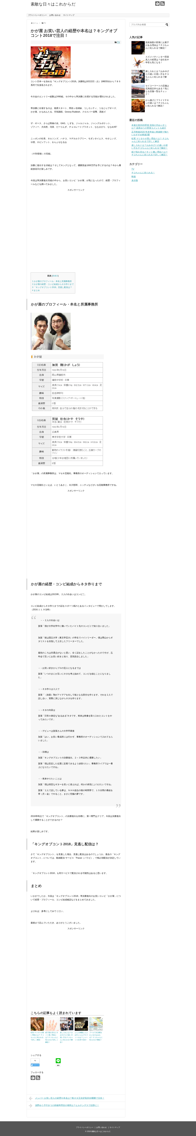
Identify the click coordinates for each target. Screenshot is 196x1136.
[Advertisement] (76, 210)
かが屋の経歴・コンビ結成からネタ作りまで (53, 284)
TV (118, 42)
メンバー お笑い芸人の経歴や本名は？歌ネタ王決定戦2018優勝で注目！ (69, 1098)
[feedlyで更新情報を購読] (157, 3)
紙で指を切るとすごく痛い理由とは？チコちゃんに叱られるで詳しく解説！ (51, 1037)
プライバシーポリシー (37, 15)
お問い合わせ (55, 15)
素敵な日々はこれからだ (53, 4)
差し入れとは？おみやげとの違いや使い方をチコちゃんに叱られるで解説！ (66, 1037)
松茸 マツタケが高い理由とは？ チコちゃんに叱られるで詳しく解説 (37, 1036)
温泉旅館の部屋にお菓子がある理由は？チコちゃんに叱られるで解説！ (157, 45)
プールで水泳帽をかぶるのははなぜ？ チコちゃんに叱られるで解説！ (96, 1036)
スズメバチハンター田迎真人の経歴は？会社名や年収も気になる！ (157, 60)
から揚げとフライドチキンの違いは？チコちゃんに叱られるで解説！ (157, 103)
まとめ (36, 290)
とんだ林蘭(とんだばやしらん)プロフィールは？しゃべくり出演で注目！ (81, 1036)
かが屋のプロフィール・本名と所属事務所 (52, 281)
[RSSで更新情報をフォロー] (162, 3)
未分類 (134, 180)
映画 (133, 176)
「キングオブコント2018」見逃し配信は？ (52, 287)
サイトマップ (68, 15)
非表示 (55, 276)
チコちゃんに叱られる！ (143, 173)
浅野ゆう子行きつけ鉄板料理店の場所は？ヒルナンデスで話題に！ (67, 1105)
